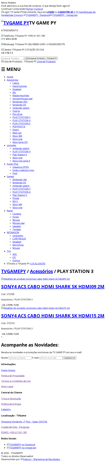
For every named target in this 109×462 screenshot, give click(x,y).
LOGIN (50, 12)
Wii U (15, 201)
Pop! (14, 173)
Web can (17, 132)
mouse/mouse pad (22, 98)
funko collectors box (23, 170)
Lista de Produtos (46, 61)
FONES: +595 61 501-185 (14, 432)
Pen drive (17, 114)
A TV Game (79, 12)
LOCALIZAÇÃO (37, 263)
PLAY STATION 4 (21, 120)
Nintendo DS (19, 104)
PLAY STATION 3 (21, 117)
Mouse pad (18, 223)
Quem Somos (8, 370)
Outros (16, 111)
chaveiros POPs (20, 167)
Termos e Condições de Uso (16, 381)
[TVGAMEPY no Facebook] (21, 444)
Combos (16, 213)
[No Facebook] (37, 15)
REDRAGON (13, 232)
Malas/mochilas (20, 95)
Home (10, 76)
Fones (15, 216)
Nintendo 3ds (19, 179)
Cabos (15, 83)
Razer (10, 210)
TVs (9, 251)
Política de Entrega (11, 404)
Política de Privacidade (13, 375)
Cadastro (6, 409)
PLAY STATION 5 (21, 123)
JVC (14, 257)
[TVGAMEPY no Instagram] (21, 447)
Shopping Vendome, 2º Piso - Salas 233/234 (24, 421)
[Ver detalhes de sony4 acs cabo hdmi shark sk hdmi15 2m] (35, 308)
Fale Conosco (16, 15)
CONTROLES (19, 238)
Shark (15, 129)
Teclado (16, 229)
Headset (16, 89)
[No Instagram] (63, 15)
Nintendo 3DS (19, 101)
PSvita (15, 198)
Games (10, 176)
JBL (14, 92)
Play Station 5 (19, 154)
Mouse (16, 220)
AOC (14, 254)
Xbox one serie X (21, 160)
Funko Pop (12, 164)
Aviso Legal (7, 386)
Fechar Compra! (34, 8)
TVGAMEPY (13, 271)
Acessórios (12, 80)
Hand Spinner (19, 86)
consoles (11, 145)
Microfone (18, 244)
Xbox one (17, 139)
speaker (16, 226)
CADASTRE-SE (65, 12)
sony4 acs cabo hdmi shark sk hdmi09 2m (52, 286)
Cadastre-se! (69, 358)
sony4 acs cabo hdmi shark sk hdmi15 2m (52, 316)
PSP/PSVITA (18, 126)
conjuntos (17, 235)
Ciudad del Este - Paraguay (15, 427)
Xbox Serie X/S (20, 142)
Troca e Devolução (11, 398)
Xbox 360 (17, 136)
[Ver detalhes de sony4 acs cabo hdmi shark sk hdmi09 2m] (35, 278)
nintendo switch (20, 108)
